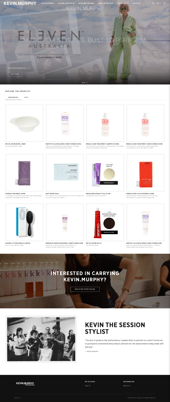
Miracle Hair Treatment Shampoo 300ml (102, 144)
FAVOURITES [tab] (13, 97)
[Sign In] (159, 3)
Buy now (15, 74)
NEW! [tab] (26, 97)
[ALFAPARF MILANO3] (85, 82)
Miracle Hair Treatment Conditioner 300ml (144, 144)
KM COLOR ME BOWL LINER (15, 144)
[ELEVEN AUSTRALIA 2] (84, 82)
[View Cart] (164, 3)
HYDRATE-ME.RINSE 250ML (15, 193)
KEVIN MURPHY (47, 3)
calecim (136, 3)
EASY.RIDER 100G (52, 193)
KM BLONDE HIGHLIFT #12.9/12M (98, 193)
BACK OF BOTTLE (105, 3)
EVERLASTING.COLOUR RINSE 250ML (140, 193)
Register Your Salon (85, 289)
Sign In (87, 385)
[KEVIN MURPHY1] (82, 82)
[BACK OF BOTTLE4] (87, 82)
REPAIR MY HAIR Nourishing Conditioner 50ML (64, 243)
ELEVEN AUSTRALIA (66, 3)
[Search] (153, 3)
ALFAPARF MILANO (86, 3)
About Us (126, 385)
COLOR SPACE (122, 3)
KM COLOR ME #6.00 (94, 243)
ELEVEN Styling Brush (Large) (17, 243)
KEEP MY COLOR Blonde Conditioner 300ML (63, 144)
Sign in (24, 140)
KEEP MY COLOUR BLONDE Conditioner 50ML (144, 243)
